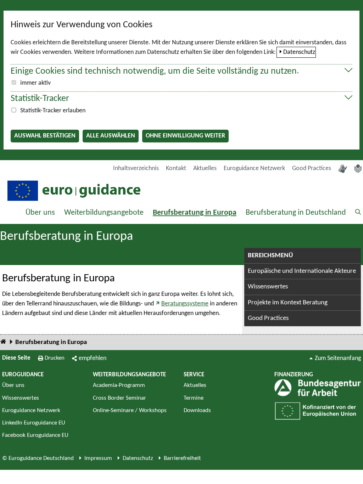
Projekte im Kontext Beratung (288, 302)
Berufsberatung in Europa (194, 212)
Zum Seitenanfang (338, 358)
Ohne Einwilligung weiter (185, 136)
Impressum (98, 458)
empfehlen (92, 358)
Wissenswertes (268, 286)
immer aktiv (35, 83)
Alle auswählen (110, 136)
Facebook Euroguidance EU (35, 435)
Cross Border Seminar (119, 398)
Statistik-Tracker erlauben (52, 110)
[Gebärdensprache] (343, 168)
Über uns (40, 212)
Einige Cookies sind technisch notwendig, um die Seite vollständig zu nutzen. (155, 71)
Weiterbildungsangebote (104, 212)
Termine (193, 398)
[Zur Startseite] (73, 190)
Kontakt (176, 168)
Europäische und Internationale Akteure (302, 271)
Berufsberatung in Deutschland (296, 212)
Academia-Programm (119, 385)
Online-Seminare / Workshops (130, 410)
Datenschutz (299, 52)
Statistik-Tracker (40, 98)
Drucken (55, 358)
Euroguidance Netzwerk (254, 168)
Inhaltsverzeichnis (136, 168)
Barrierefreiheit (182, 458)
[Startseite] (3, 342)
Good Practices (311, 168)
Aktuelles (205, 168)
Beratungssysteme (184, 303)
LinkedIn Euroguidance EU (33, 423)
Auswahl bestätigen (45, 136)
